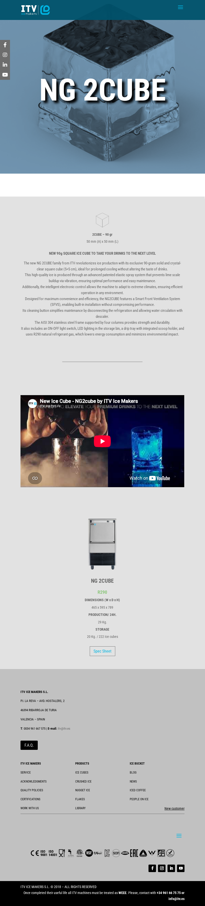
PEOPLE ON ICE (139, 799)
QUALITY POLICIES (31, 790)
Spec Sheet (103, 651)
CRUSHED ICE (83, 781)
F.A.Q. (29, 745)
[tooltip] (5, 45)
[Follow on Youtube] (180, 868)
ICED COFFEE (138, 790)
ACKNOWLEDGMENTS (33, 781)
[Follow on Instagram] (162, 868)
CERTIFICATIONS (30, 799)
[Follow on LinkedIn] (171, 868)
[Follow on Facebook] (152, 868)
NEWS (133, 781)
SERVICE (25, 772)
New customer (174, 808)
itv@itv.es (64, 728)
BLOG (133, 772)
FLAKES (80, 799)
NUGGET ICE (82, 790)
